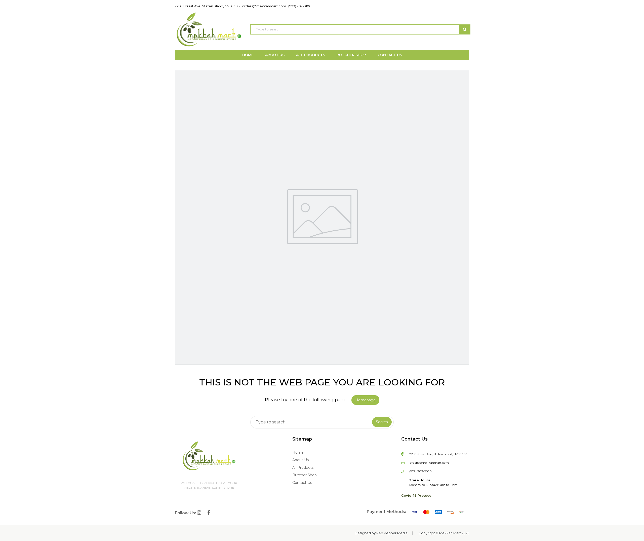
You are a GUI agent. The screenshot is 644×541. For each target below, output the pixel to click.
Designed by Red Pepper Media (381, 533)
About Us (300, 460)
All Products (302, 467)
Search (382, 422)
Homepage (365, 400)
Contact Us (302, 482)
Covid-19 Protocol (416, 495)
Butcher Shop (304, 475)
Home (298, 452)
